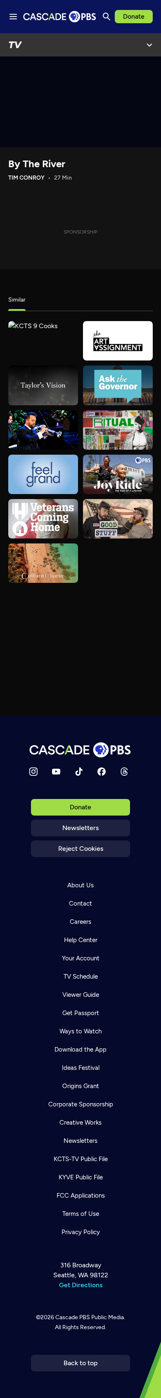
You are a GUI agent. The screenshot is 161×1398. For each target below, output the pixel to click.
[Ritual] (118, 430)
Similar (17, 299)
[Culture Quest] (43, 563)
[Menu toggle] (13, 17)
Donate (133, 16)
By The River (36, 164)
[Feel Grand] (43, 474)
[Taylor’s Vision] (43, 385)
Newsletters (80, 828)
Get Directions (80, 1285)
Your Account (80, 958)
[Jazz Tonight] (43, 430)
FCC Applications (81, 1195)
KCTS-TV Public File (81, 1159)
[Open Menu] (149, 44)
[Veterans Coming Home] (43, 518)
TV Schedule (81, 976)
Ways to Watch (80, 1031)
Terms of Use (80, 1214)
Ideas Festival (80, 1068)
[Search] (106, 17)
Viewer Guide (80, 995)
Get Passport (80, 1013)
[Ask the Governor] (118, 385)
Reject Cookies (80, 848)
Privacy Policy (81, 1232)
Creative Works (80, 1122)
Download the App (80, 1049)
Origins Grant (80, 1086)
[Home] (80, 749)
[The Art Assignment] (118, 340)
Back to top (81, 1363)
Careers (80, 922)
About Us (80, 885)
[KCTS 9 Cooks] (43, 340)
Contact (80, 903)
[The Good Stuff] (118, 518)
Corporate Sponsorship (80, 1104)
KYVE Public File (81, 1177)
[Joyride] (118, 474)
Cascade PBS (72, 1317)
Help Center (80, 940)
